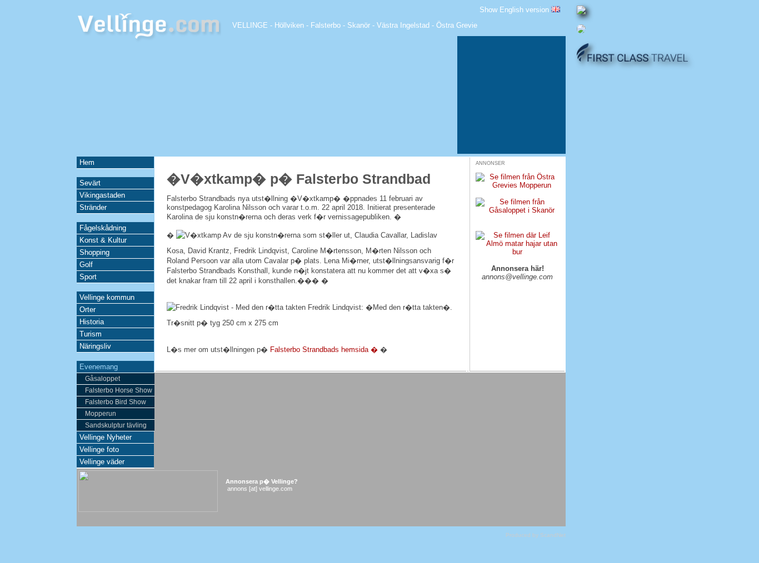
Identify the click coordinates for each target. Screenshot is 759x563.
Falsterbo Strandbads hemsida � (324, 349)
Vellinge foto (99, 449)
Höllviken (289, 25)
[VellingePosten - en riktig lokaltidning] (581, 12)
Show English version (515, 10)
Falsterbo (326, 25)
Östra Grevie (456, 25)
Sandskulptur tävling (116, 425)
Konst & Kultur (103, 240)
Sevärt (90, 183)
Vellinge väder (101, 462)
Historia (91, 322)
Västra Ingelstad (403, 25)
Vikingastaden (102, 195)
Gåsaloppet (102, 379)
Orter (87, 309)
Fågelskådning (102, 228)
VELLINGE (250, 25)
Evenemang (98, 367)
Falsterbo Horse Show (118, 390)
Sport (88, 277)
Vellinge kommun (106, 297)
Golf (86, 264)
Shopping (94, 252)
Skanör (358, 25)
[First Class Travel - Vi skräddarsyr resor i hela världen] (632, 59)
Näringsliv (95, 346)
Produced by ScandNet (536, 535)
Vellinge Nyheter (105, 437)
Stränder (93, 207)
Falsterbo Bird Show (115, 402)
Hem (86, 162)
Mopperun (100, 414)
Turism (90, 334)
